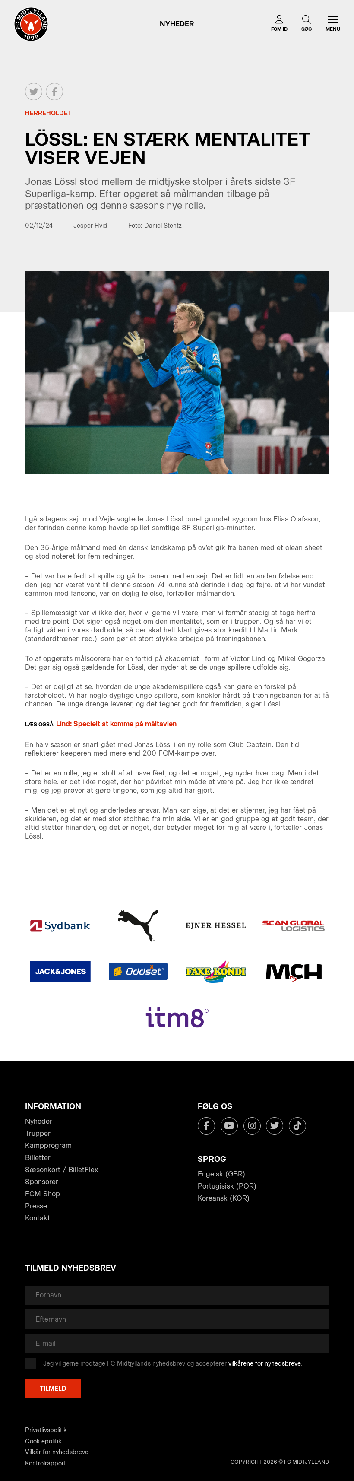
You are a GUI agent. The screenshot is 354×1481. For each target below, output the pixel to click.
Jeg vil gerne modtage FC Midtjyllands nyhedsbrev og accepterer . (173, 1363)
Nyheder (38, 1121)
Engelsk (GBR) (221, 1174)
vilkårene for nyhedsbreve (264, 1363)
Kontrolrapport (45, 1463)
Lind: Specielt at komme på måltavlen (116, 724)
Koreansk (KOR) (224, 1198)
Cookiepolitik (43, 1441)
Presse (36, 1206)
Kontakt (37, 1218)
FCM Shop (42, 1194)
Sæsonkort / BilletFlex (61, 1170)
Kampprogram (48, 1145)
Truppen (38, 1133)
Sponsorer (41, 1182)
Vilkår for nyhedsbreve (56, 1452)
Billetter (38, 1158)
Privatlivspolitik (46, 1430)
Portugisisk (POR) (227, 1186)
